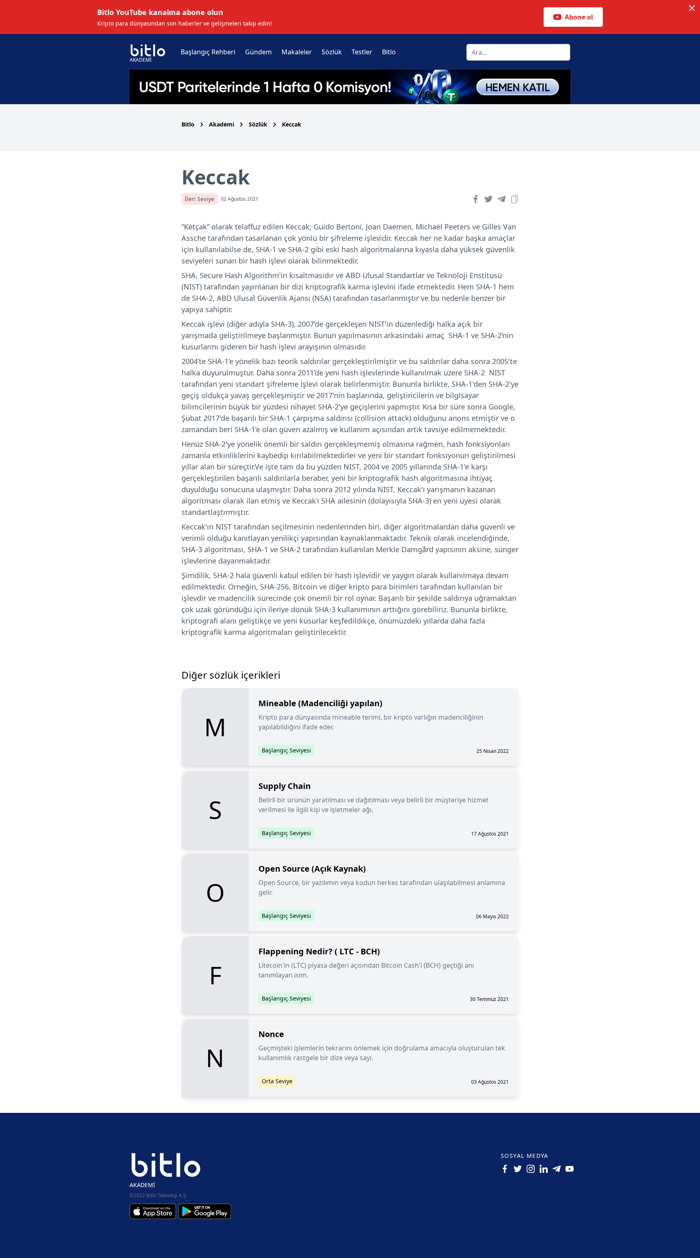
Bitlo (389, 51)
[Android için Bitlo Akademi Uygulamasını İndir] (204, 1211)
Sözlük (332, 51)
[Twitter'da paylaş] (488, 199)
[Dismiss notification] (692, 8)
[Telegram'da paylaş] (501, 199)
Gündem (258, 51)
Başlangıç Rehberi (208, 51)
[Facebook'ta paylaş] (476, 199)
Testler (362, 51)
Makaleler (297, 51)
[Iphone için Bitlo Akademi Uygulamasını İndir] (154, 1211)
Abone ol (579, 17)
